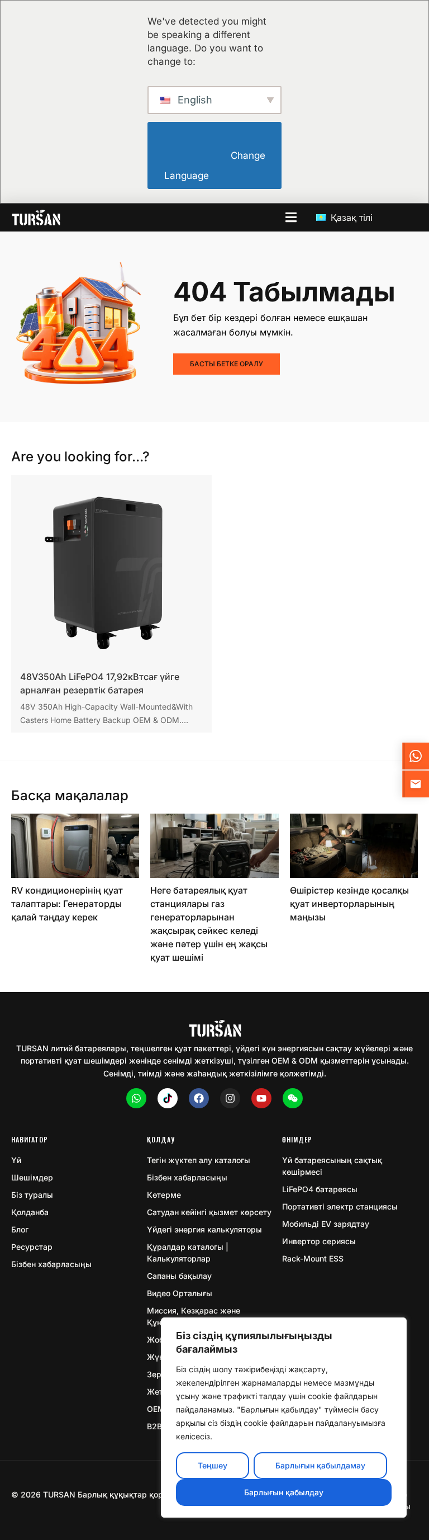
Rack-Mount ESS (313, 1258)
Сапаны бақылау (179, 1276)
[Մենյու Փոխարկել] (291, 217)
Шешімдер (32, 1177)
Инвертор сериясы (319, 1241)
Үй (16, 1160)
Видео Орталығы (179, 1293)
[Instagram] (230, 1098)
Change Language (216, 166)
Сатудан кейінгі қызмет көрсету (209, 1212)
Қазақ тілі (350, 217)
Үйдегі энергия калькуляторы (204, 1229)
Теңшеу (212, 1465)
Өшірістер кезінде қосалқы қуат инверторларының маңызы (349, 904)
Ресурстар (32, 1246)
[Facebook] (199, 1098)
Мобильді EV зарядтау (325, 1224)
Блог (19, 1229)
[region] (284, 1417)
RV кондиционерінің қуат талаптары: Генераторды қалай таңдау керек (67, 904)
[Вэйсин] (293, 1098)
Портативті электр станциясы (340, 1206)
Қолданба (30, 1212)
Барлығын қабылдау (283, 1492)
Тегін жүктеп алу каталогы (198, 1160)
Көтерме (164, 1194)
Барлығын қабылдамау (320, 1465)
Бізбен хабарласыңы (51, 1264)
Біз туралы (32, 1194)
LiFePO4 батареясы (320, 1189)
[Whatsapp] (136, 1098)
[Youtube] (261, 1098)
